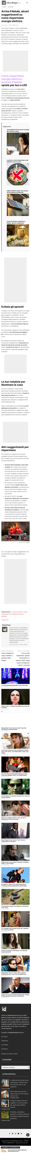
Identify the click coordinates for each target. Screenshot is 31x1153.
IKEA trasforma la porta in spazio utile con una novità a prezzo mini (19, 1094)
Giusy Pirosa (4, 25)
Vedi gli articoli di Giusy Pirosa (18, 644)
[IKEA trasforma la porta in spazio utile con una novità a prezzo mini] (5, 1094)
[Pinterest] (12, 1133)
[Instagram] (15, 1133)
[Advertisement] (15, 61)
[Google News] (21, 1133)
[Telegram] (18, 1133)
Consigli (11, 7)
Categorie (4, 1064)
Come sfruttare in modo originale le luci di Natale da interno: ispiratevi (14, 614)
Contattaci (4, 1045)
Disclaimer (4, 1049)
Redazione (4, 1041)
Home (4, 7)
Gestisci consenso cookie (9, 1054)
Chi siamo (4, 1036)
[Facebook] (10, 1133)
